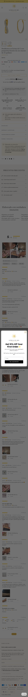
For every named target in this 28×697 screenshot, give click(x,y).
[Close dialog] (25, 332)
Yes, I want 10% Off (14, 362)
